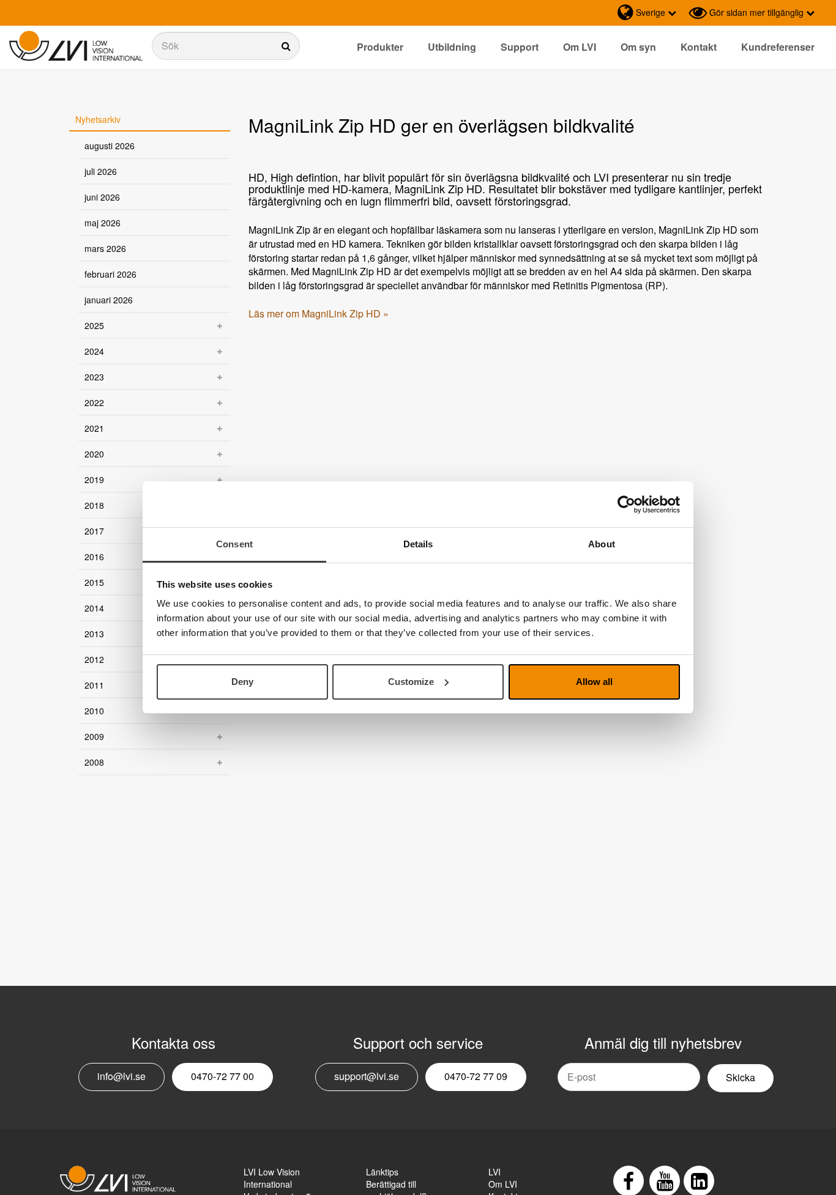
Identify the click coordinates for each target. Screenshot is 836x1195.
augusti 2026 (109, 145)
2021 (94, 428)
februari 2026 (110, 274)
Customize (411, 681)
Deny (242, 681)
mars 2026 (105, 248)
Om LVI (579, 47)
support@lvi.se (366, 1076)
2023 (94, 377)
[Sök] (226, 46)
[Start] (76, 46)
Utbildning (452, 47)
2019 (94, 479)
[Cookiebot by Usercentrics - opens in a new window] (626, 504)
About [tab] (601, 544)
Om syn (638, 47)
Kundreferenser (778, 47)
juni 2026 (102, 197)
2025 (94, 325)
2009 (94, 736)
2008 (94, 762)
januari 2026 (108, 300)
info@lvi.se (121, 1076)
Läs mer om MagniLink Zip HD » (318, 313)
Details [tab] (418, 544)
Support (520, 47)
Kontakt (699, 47)
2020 (94, 454)
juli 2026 (100, 171)
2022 (94, 402)
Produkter (380, 47)
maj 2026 (102, 222)
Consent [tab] (234, 544)
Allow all (594, 681)
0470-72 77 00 (222, 1076)
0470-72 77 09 (475, 1076)
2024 (94, 351)
